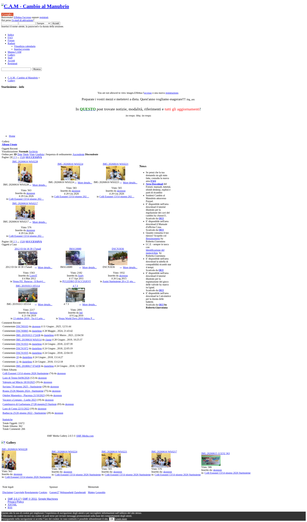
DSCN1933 (22, 344)
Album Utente (9, 144)
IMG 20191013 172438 (28, 335)
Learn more (121, 519)
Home (12, 136)
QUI (161, 218)
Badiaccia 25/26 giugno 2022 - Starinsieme (24, 413)
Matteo (91, 492)
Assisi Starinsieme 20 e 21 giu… (118, 281)
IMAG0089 (75, 248)
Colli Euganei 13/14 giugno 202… (26, 199)
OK (111, 519)
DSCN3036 (118, 248)
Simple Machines (48, 499)
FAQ (153, 181)
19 (17, 357)
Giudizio (39, 154)
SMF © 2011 (30, 499)
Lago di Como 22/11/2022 (16, 408)
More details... (39, 185)
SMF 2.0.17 (14, 499)
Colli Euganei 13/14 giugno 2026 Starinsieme (26, 373)
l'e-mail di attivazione (22, 20)
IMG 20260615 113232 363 (215, 453)
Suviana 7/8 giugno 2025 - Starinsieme (22, 386)
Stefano (33, 312)
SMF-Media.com (85, 435)
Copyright (19, 492)
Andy (81, 275)
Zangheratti (80, 492)
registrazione (171, 93)
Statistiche (7, 419)
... (18, 157)
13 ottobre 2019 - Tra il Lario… (29, 318)
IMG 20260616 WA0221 (115, 164)
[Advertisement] (78, 124)
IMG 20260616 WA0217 (25, 203)
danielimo (37, 331)
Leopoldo (100, 492)
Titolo (26, 154)
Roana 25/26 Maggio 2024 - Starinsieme (23, 391)
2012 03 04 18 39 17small (28, 248)
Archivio (33, 151)
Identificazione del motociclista (155, 251)
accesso (148, 93)
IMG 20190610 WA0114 (29, 339)
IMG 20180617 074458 (28, 366)
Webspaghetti (67, 492)
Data (19, 154)
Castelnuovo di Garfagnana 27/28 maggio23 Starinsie (30, 404)
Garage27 (54, 492)
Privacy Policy (16, 501)
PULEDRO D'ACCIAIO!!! (76, 281)
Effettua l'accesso (22, 17)
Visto (32, 154)
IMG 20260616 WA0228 (25, 161)
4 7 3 (75, 285)
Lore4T (33, 275)
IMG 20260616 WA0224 (70, 164)
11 (17, 361)
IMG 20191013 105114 (28, 285)
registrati (43, 17)
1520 (22, 157)
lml (81, 312)
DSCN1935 (22, 353)
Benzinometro (153, 238)
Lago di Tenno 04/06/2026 (16, 377)
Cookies (43, 492)
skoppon (30, 193)
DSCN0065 (22, 331)
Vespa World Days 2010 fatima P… (77, 318)
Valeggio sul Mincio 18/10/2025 (19, 382)
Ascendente (78, 154)
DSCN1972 (22, 348)
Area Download (154, 184)
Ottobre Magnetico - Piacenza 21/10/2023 (24, 395)
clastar (48, 339)
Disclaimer (7, 492)
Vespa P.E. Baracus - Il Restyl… (29, 281)
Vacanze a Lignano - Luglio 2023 (19, 400)
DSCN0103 (22, 326)
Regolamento (31, 492)
